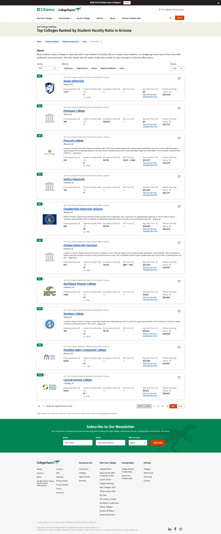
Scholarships (64, 18)
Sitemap (59, 477)
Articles (100, 18)
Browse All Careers (107, 515)
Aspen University (74, 81)
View (127, 3)
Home (39, 41)
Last (180, 406)
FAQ (57, 473)
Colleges (82, 473)
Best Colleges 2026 (107, 487)
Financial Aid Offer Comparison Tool (107, 474)
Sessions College (74, 313)
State (84, 41)
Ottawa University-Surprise (80, 245)
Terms (59, 489)
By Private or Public (108, 499)
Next (173, 406)
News (39, 477)
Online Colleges (106, 507)
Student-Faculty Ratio (70, 41)
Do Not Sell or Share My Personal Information (45, 483)
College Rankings (52, 41)
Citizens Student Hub (131, 18)
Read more (77, 153)
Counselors (84, 469)
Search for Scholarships (127, 477)
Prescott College (74, 140)
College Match (106, 469)
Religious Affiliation (108, 68)
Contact (59, 469)
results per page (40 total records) (59, 406)
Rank (40, 68)
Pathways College (74, 110)
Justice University (74, 179)
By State (103, 495)
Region (94, 68)
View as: (173, 64)
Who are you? (134, 437)
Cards (174, 68)
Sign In (179, 18)
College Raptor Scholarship (128, 470)
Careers (40, 473)
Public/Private (82, 68)
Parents (82, 481)
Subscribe (157, 443)
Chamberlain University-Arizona (83, 209)
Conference (68, 68)
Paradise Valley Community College (85, 350)
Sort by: (40, 64)
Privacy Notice (62, 485)
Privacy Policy (62, 481)
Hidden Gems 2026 (107, 491)
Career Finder (105, 480)
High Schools (84, 477)
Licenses (60, 493)
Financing (148, 477)
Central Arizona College (78, 379)
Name (65, 437)
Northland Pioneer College (80, 283)
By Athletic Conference (109, 503)
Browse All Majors (107, 511)
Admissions (148, 473)
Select (132, 443)
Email (98, 437)
